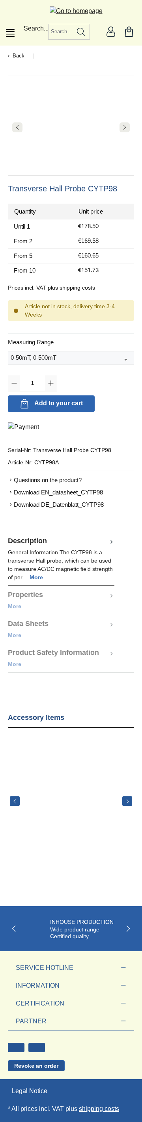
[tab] (61, 559)
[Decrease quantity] (14, 383)
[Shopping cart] (129, 32)
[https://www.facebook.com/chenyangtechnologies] (16, 1047)
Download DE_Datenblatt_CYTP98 (59, 504)
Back (18, 56)
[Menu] (10, 33)
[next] (127, 801)
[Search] (81, 32)
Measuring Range (31, 341)
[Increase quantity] (51, 383)
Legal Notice (29, 1091)
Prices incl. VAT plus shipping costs (51, 287)
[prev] (15, 801)
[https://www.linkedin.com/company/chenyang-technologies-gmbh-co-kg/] (36, 1047)
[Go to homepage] (71, 11)
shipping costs (99, 1108)
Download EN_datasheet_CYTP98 (58, 492)
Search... (36, 28)
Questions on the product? (48, 480)
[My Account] (111, 32)
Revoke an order (36, 1066)
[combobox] (60, 32)
